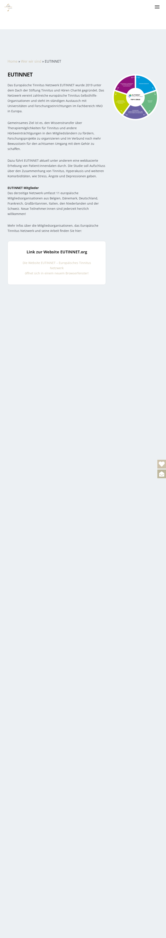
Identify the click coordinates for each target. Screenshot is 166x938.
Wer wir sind (31, 61)
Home (13, 61)
